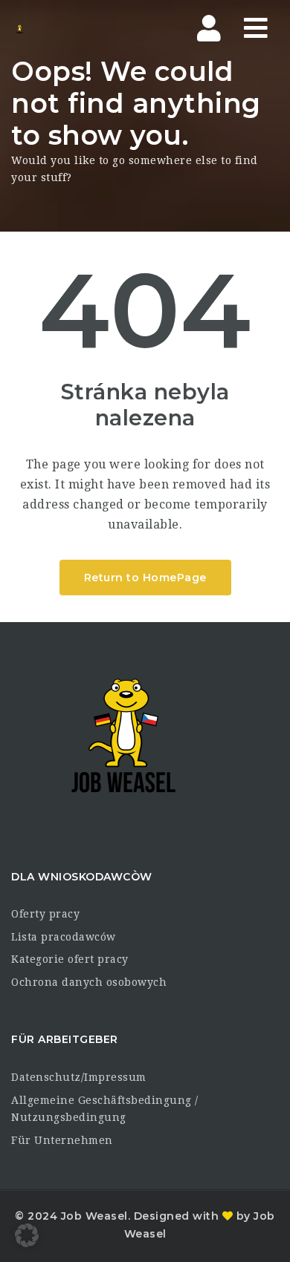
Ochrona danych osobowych (89, 982)
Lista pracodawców (63, 937)
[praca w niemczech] (74, 29)
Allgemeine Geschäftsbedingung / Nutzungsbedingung (105, 1109)
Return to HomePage (145, 577)
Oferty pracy (45, 914)
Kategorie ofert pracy (70, 959)
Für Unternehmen (62, 1140)
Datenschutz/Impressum (78, 1077)
